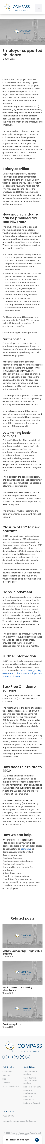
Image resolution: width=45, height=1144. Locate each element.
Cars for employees (12, 855)
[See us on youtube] (22, 1057)
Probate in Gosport (32, 1103)
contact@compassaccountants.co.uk (19, 1121)
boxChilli (25, 1135)
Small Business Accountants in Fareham (30, 1080)
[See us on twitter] (16, 1057)
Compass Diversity (10, 1086)
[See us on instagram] (10, 1057)
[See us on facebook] (4, 1057)
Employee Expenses (12, 858)
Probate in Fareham (32, 1087)
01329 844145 (8, 1116)
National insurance (11, 873)
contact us (26, 848)
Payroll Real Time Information (17, 879)
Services (6, 1082)
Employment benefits (13, 864)
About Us (6, 1075)
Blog (4, 1079)
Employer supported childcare (17, 861)
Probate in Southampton (30, 1091)
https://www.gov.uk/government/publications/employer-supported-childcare (22, 673)
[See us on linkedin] (28, 1057)
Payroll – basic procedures (15, 876)
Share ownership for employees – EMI (21, 882)
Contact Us (7, 1071)
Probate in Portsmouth (29, 1098)
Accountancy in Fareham (30, 1072)
